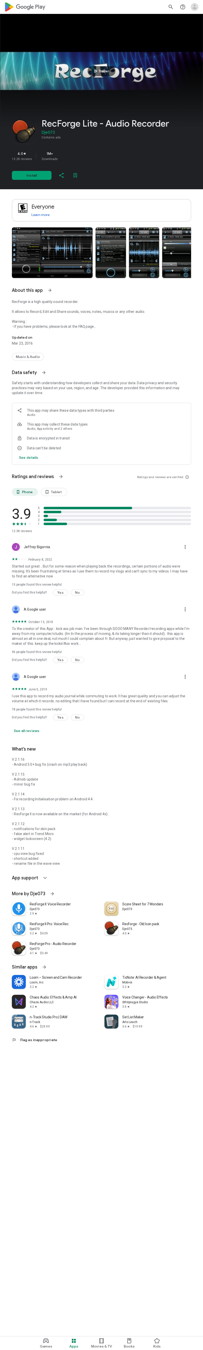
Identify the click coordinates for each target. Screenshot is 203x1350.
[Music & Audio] (28, 356)
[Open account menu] (195, 7)
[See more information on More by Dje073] (52, 894)
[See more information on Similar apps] (44, 967)
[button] (52, 252)
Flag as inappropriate (34, 1040)
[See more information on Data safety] (44, 372)
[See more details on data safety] (28, 457)
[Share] (61, 175)
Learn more (40, 215)
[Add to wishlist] (75, 175)
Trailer (101, 71)
